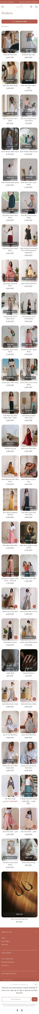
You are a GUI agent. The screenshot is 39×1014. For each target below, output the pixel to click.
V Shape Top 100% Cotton (28, 799)
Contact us (5, 965)
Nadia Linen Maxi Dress (28, 448)
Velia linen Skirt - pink (10, 831)
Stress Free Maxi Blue (10, 735)
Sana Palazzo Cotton (10, 642)
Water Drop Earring (28, 862)
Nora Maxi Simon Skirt (10, 545)
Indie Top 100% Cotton (10, 85)
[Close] (36, 984)
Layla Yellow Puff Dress (28, 283)
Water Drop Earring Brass (19, 919)
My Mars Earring (10, 448)
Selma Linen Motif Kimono (28, 642)
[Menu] (2, 6)
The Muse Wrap (10, 799)
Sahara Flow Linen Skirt (10, 611)
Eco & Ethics (6, 941)
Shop (3, 938)
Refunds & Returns (8, 962)
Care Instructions (7, 959)
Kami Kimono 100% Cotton (10, 151)
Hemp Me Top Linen (10, 54)
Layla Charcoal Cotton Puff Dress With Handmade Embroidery (28, 250)
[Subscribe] (36, 980)
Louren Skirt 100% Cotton (10, 382)
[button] (31, 6)
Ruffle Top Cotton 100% (28, 578)
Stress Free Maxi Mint (29, 735)
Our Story (5, 944)
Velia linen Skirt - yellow (29, 831)
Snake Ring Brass (28, 673)
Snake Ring (10, 673)
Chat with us (34, 1009)
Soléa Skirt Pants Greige (10, 704)
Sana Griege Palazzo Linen (29, 611)
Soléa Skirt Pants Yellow (28, 704)
